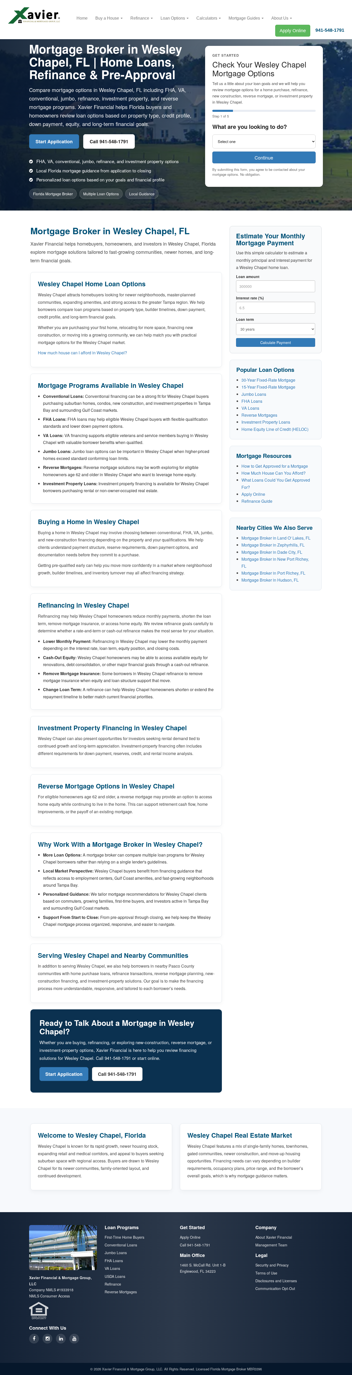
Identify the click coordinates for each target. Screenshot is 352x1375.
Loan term (245, 319)
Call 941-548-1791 (109, 141)
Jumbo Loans (253, 394)
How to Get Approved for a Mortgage (274, 466)
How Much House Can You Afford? (273, 473)
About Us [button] (280, 18)
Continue (264, 157)
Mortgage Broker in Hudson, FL (270, 580)
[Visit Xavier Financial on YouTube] (74, 1339)
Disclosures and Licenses (276, 1280)
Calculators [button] (207, 18)
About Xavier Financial (273, 1237)
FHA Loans (251, 401)
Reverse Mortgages (259, 415)
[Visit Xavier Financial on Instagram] (47, 1339)
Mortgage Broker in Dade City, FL (271, 552)
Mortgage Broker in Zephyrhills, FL (273, 545)
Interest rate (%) (250, 297)
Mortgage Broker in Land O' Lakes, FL (276, 538)
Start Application (54, 141)
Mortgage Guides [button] (245, 18)
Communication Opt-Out (275, 1288)
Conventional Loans (121, 1244)
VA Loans (250, 408)
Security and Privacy (272, 1265)
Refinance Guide (256, 501)
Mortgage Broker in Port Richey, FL (273, 573)
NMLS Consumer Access (49, 1295)
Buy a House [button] (107, 18)
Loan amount (247, 276)
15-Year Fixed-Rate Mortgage (268, 387)
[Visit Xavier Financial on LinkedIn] (61, 1339)
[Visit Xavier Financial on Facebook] (34, 1339)
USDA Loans (115, 1276)
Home (82, 18)
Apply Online (293, 30)
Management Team (271, 1244)
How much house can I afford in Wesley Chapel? (82, 353)
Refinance (113, 1284)
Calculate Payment (275, 342)
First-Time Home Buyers (124, 1237)
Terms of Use (266, 1273)
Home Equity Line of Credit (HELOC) (274, 429)
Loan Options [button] (173, 18)
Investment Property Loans (265, 422)
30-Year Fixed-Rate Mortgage (268, 380)
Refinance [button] (140, 18)
